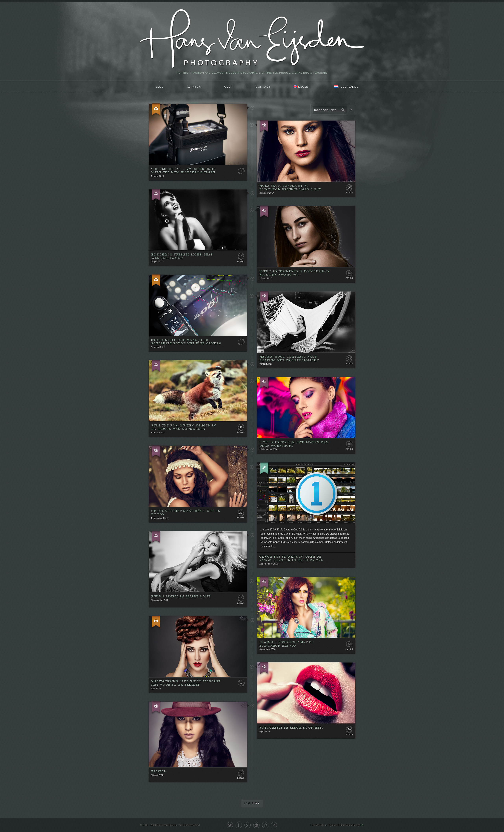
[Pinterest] (265, 825)
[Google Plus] (247, 825)
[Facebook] (238, 825)
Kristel (158, 771)
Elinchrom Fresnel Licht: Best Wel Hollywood (182, 256)
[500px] (256, 825)
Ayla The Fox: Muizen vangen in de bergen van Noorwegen (183, 427)
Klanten (194, 86)
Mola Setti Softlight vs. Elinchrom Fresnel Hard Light (290, 187)
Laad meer (252, 803)
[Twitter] (230, 825)
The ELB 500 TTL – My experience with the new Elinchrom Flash (183, 171)
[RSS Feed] (274, 825)
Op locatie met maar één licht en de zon (185, 512)
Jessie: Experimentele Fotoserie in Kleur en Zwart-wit (294, 273)
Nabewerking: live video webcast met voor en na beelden (186, 683)
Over (228, 86)
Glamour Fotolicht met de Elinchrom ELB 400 (286, 644)
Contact (263, 86)
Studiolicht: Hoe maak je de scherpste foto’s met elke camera (186, 341)
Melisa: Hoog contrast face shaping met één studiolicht (289, 358)
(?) (361, 825)
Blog (160, 86)
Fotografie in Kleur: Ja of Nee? (291, 728)
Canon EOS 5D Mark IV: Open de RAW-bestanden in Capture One (291, 558)
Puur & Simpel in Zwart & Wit (181, 596)
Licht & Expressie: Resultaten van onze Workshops (294, 444)
